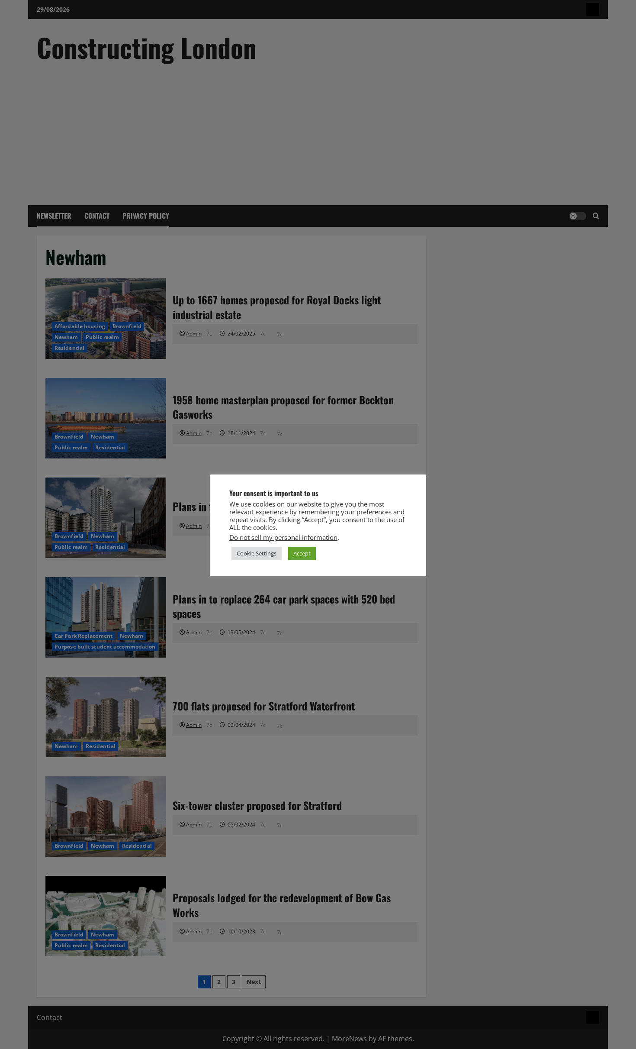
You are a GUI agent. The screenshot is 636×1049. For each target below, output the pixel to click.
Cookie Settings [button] (256, 553)
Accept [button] (302, 553)
